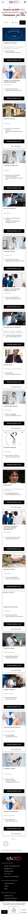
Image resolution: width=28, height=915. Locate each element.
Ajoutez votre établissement (12, 866)
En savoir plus (14, 910)
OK (4, 912)
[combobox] (6, 22)
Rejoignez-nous (8, 868)
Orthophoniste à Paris (10, 901)
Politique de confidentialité (11, 876)
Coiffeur (6, 886)
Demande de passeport (10, 898)
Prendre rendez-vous (14, 60)
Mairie (5, 888)
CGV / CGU (7, 874)
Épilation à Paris (8, 895)
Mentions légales (8, 871)
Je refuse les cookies (23, 911)
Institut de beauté (9, 883)
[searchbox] (6, 22)
